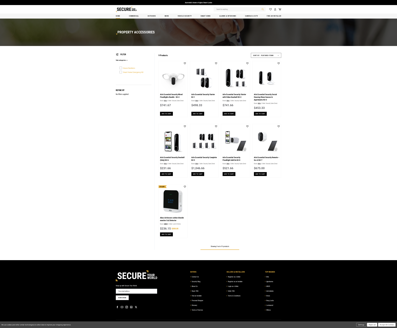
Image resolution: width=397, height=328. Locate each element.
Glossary (194, 305)
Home (118, 16)
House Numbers (129, 68)
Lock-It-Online (177, 224)
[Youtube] (122, 307)
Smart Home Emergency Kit (133, 72)
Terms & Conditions (234, 296)
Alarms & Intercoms (227, 16)
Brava (268, 296)
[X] (136, 307)
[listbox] (270, 55)
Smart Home (205, 16)
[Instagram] (126, 307)
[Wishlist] (270, 9)
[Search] (263, 9)
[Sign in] (275, 9)
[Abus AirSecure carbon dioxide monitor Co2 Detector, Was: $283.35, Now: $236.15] (173, 201)
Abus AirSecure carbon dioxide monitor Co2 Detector (172, 219)
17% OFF (161, 187)
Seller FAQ (231, 291)
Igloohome (269, 282)
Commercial (134, 16)
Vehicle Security (185, 16)
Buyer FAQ (195, 291)
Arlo (165, 100)
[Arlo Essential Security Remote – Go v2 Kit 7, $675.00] (267, 141)
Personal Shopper (197, 301)
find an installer (274, 16)
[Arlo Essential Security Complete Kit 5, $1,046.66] (204, 141)
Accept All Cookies (387, 325)
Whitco (268, 310)
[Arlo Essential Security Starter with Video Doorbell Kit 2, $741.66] (235, 78)
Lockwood (269, 305)
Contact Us (195, 277)
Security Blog (196, 282)
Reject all (372, 325)
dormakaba (269, 291)
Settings (361, 325)
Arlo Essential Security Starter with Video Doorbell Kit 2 (234, 95)
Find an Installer (197, 296)
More (167, 16)
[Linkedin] (131, 307)
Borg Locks (270, 301)
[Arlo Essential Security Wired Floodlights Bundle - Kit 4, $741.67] (173, 78)
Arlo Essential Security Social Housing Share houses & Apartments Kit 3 (265, 97)
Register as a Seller (234, 277)
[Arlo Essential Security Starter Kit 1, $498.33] (204, 78)
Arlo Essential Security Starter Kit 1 (203, 95)
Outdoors (152, 16)
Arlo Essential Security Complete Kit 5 (204, 158)
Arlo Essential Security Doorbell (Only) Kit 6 (172, 158)
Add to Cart (166, 114)
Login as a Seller (233, 286)
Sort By (256, 55)
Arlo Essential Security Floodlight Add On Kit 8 (231, 158)
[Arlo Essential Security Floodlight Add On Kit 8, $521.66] (235, 141)
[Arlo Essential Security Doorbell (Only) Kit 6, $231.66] (173, 141)
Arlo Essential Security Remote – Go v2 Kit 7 (266, 158)
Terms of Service (197, 310)
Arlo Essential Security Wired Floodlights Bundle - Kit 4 (171, 95)
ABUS (166, 224)
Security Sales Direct (178, 100)
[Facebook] (117, 307)
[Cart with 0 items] (279, 9)
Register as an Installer (235, 282)
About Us (195, 286)
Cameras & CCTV (251, 16)
